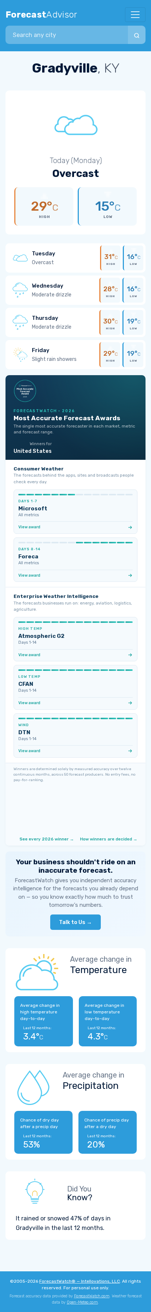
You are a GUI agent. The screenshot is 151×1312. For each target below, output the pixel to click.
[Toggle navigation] (135, 14)
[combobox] (66, 35)
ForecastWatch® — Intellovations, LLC (79, 1281)
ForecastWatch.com (92, 1296)
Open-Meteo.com (82, 1302)
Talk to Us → (75, 922)
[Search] (137, 35)
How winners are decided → (108, 839)
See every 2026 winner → (46, 839)
